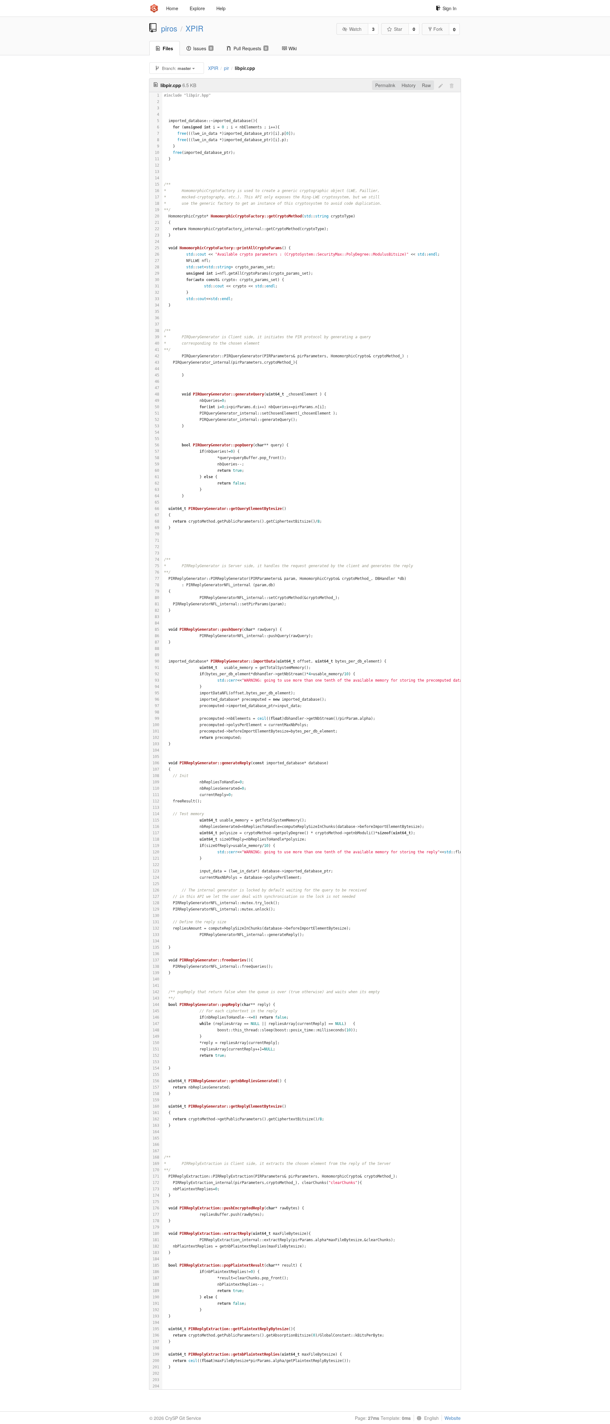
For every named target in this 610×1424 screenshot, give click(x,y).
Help (221, 8)
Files (168, 48)
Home (172, 8)
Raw (426, 85)
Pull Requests (250, 48)
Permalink (385, 85)
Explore (197, 8)
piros (169, 28)
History (409, 85)
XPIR (194, 28)
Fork (438, 29)
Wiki (292, 48)
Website (452, 1418)
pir (226, 68)
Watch (355, 29)
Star (398, 29)
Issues (202, 48)
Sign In (450, 8)
